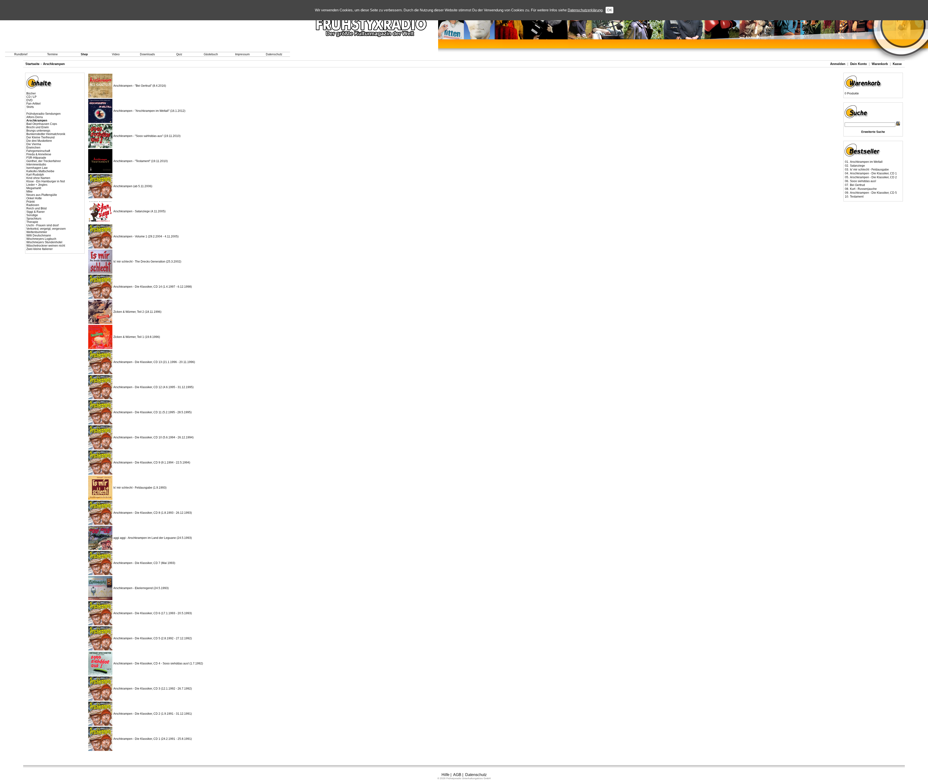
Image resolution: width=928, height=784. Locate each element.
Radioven (32, 205)
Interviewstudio (36, 164)
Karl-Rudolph (35, 174)
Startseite (32, 64)
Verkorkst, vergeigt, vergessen (46, 228)
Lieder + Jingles (36, 184)
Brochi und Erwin (37, 127)
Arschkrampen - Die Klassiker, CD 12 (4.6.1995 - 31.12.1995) (153, 387)
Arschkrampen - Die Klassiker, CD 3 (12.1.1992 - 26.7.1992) (152, 688)
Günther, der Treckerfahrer (43, 161)
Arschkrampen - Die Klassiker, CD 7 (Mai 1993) (144, 563)
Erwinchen (33, 147)
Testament (856, 196)
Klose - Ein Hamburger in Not (45, 181)
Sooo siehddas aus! (863, 181)
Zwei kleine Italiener (39, 249)
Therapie (32, 222)
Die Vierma (33, 144)
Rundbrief (20, 54)
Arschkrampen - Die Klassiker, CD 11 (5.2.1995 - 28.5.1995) (152, 412)
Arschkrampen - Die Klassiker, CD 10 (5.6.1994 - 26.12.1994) (153, 437)
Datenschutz (274, 54)
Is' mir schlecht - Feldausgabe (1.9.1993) (140, 487)
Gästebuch (211, 54)
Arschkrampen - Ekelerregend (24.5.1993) (141, 588)
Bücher (31, 93)
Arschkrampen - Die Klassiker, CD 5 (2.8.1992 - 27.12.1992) (152, 638)
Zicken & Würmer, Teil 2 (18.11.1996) (137, 312)
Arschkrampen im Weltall (866, 162)
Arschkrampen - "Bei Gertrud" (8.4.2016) (139, 85)
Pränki (30, 201)
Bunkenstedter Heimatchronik (45, 134)
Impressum (242, 54)
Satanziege (857, 165)
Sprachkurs (33, 218)
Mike (29, 191)
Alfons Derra (34, 117)
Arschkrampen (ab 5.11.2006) (132, 186)
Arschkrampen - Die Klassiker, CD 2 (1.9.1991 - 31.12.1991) (152, 713)
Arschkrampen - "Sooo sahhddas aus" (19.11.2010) (147, 136)
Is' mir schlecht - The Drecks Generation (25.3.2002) (147, 261)
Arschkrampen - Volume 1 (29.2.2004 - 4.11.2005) (146, 236)
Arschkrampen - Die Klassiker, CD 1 (873, 173)
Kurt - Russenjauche (863, 189)
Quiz (179, 54)
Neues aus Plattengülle (41, 195)
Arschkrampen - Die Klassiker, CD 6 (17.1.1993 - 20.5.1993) (152, 613)
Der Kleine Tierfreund (40, 137)
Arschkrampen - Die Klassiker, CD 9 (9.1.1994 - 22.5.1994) (151, 462)
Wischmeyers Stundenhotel (44, 242)
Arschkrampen (54, 64)
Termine (52, 54)
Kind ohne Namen (38, 178)
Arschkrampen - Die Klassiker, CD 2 (873, 177)
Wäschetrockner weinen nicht (45, 245)
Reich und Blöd (36, 208)
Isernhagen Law (37, 168)
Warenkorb (880, 64)
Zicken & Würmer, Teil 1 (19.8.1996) (136, 337)
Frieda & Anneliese (38, 154)
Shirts (30, 107)
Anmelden (837, 64)
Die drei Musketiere (39, 141)
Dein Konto (858, 64)
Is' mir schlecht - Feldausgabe (869, 169)
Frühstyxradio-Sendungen (43, 113)
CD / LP (31, 97)
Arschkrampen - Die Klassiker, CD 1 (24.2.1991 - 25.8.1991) (152, 739)
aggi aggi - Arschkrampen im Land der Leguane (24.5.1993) (152, 538)
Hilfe (446, 775)
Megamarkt (33, 188)
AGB (457, 775)
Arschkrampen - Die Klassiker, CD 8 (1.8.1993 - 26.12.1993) (152, 512)
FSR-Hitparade (36, 157)
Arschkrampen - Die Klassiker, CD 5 (873, 192)
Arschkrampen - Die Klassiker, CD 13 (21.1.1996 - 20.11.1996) (154, 362)
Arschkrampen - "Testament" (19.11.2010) (140, 161)
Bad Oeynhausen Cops (41, 124)
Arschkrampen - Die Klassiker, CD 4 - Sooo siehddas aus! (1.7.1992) (158, 663)
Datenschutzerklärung (585, 10)
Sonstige (32, 215)
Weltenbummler (36, 232)
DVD (29, 100)
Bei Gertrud (857, 185)
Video (116, 54)
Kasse (897, 64)
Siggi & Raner (35, 212)
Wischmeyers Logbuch (41, 239)
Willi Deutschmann (38, 235)
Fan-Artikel (33, 103)
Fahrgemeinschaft (38, 151)
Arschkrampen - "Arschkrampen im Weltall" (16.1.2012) (149, 111)
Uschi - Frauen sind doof (42, 225)
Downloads (147, 54)
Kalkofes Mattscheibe (40, 171)
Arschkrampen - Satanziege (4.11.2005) (139, 211)
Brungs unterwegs (38, 130)
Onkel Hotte (34, 198)
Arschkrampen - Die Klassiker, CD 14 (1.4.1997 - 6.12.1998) (152, 286)
